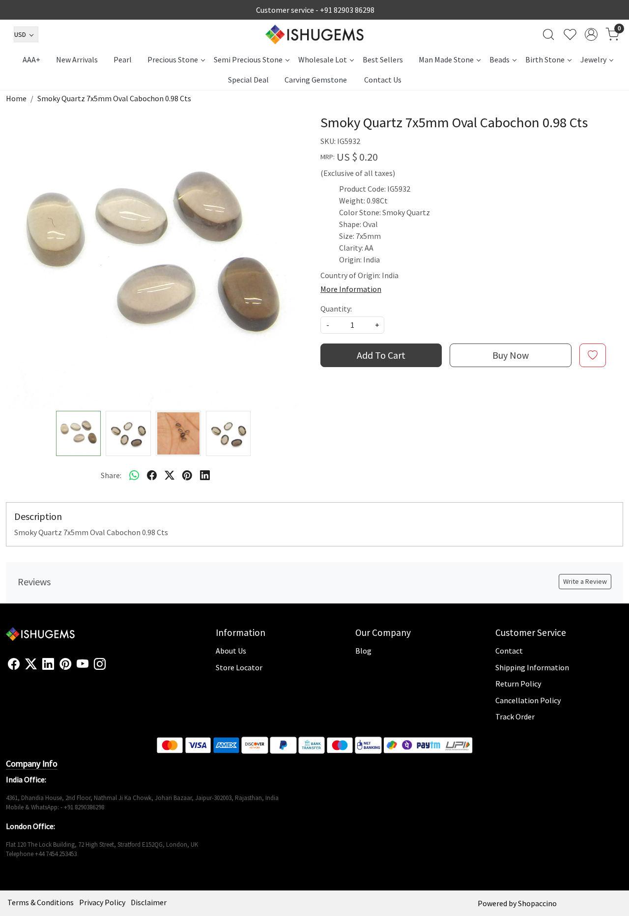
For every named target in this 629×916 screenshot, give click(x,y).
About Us (231, 651)
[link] (548, 34)
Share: (111, 475)
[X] (31, 664)
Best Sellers (383, 59)
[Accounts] (591, 34)
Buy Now (510, 355)
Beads (499, 59)
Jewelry (593, 59)
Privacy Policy (102, 902)
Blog (363, 651)
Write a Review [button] (585, 581)
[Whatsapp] (134, 475)
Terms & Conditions (40, 902)
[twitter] (169, 475)
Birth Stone (545, 59)
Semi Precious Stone (248, 59)
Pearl (123, 59)
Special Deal (248, 80)
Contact (509, 651)
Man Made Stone (446, 59)
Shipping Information (532, 667)
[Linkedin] (48, 664)
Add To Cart (381, 355)
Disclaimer (149, 902)
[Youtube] (82, 664)
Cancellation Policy (528, 700)
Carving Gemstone (316, 80)
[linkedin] (205, 475)
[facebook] (152, 475)
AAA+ (31, 59)
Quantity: (336, 309)
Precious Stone (172, 59)
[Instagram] (100, 664)
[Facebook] (14, 664)
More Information (350, 289)
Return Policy (518, 683)
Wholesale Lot (322, 59)
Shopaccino (537, 903)
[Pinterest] (65, 664)
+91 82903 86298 (347, 10)
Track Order (515, 716)
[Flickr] (111, 668)
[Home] (314, 34)
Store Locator (239, 667)
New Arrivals (77, 59)
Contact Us (382, 80)
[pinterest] (187, 475)
